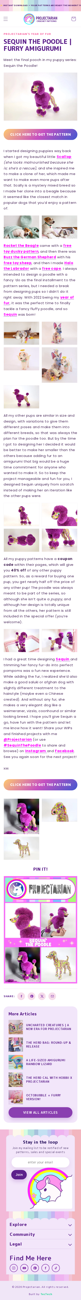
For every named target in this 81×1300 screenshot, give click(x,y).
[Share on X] (42, 996)
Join (19, 1174)
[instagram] (14, 1268)
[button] (6, 19)
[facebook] (45, 1268)
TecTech (46, 1294)
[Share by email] (52, 996)
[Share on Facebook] (21, 996)
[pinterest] (35, 1268)
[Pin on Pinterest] (31, 996)
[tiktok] (56, 1268)
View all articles (40, 1112)
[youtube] (24, 1268)
